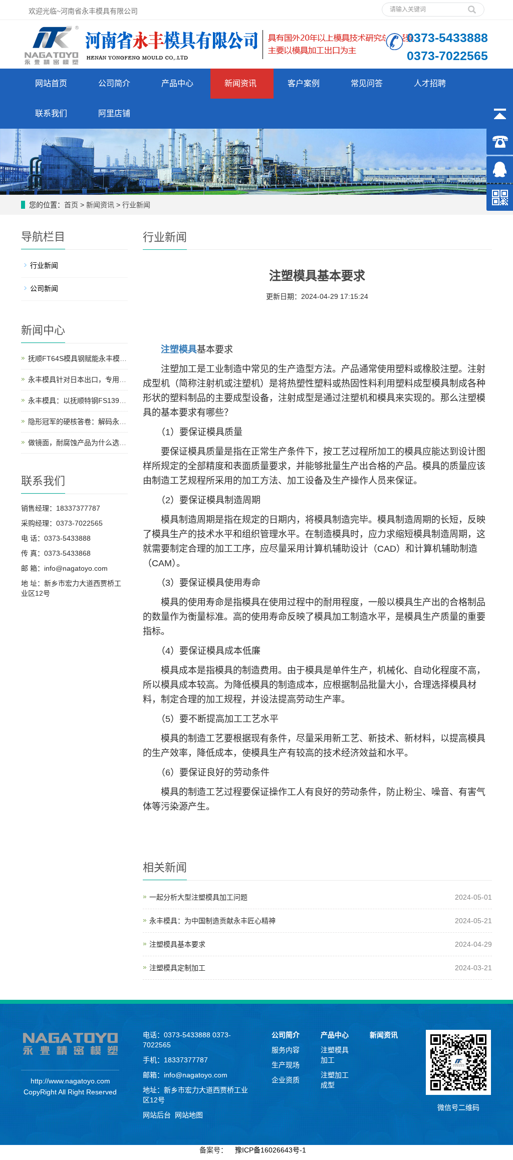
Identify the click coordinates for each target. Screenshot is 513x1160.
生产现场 (286, 1065)
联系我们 (51, 113)
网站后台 (157, 1115)
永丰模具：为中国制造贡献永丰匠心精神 (212, 921)
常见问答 (367, 83)
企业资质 (286, 1080)
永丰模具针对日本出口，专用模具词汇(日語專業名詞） (113, 379)
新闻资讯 (240, 83)
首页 (71, 205)
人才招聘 (430, 83)
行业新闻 (136, 205)
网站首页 (51, 83)
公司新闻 (44, 288)
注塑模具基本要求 (177, 944)
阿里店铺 (114, 113)
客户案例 (304, 83)
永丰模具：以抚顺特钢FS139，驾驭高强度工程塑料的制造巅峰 (126, 401)
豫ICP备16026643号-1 (270, 1150)
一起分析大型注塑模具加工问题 (198, 897)
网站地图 (189, 1115)
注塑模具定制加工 (177, 968)
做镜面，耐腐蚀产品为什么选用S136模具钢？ (99, 443)
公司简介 (114, 83)
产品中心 (177, 83)
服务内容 (286, 1050)
